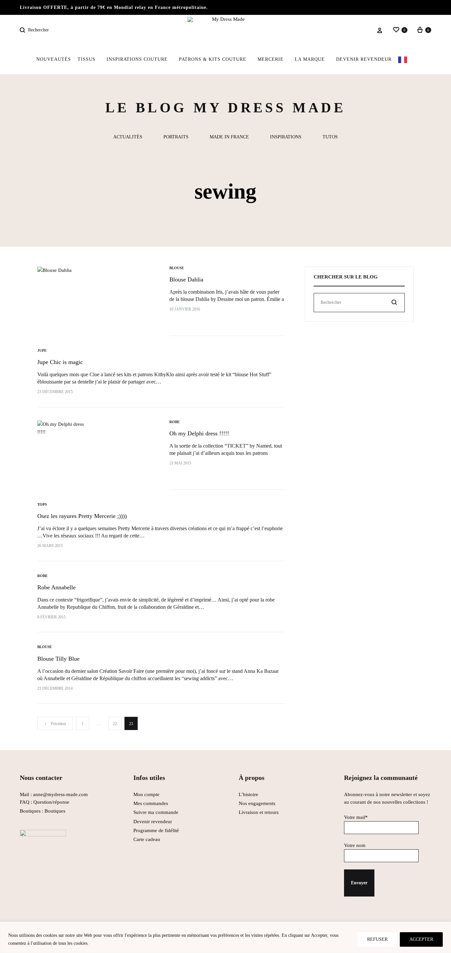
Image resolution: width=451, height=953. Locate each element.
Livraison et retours (259, 812)
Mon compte (146, 794)
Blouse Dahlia (186, 279)
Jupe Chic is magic (60, 362)
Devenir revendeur (364, 59)
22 (115, 723)
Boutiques (55, 811)
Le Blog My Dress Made (225, 107)
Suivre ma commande (155, 812)
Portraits (176, 137)
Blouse (176, 268)
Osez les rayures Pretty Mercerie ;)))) (82, 516)
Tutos (330, 137)
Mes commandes (150, 803)
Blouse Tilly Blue (58, 658)
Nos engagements (257, 803)
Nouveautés (53, 59)
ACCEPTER (421, 939)
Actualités (127, 137)
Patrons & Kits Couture (212, 59)
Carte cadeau (146, 839)
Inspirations (285, 137)
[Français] (406, 59)
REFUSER (377, 939)
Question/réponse (51, 802)
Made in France (229, 137)
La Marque (310, 59)
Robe (174, 422)
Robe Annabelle (56, 587)
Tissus (86, 59)
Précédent (58, 723)
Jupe (42, 350)
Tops (42, 504)
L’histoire (249, 794)
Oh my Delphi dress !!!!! (199, 433)
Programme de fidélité (156, 830)
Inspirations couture (137, 59)
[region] (225, 937)
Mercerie (271, 59)
